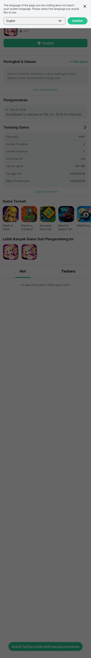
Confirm (77, 20)
